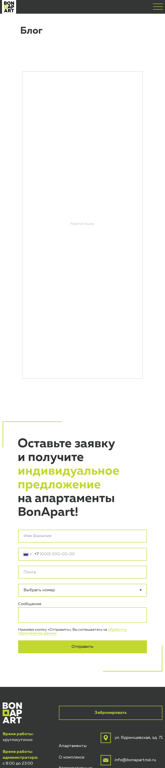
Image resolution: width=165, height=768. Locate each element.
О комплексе (71, 757)
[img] (12, 712)
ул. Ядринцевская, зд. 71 (139, 738)
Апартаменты (73, 746)
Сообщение (29, 604)
